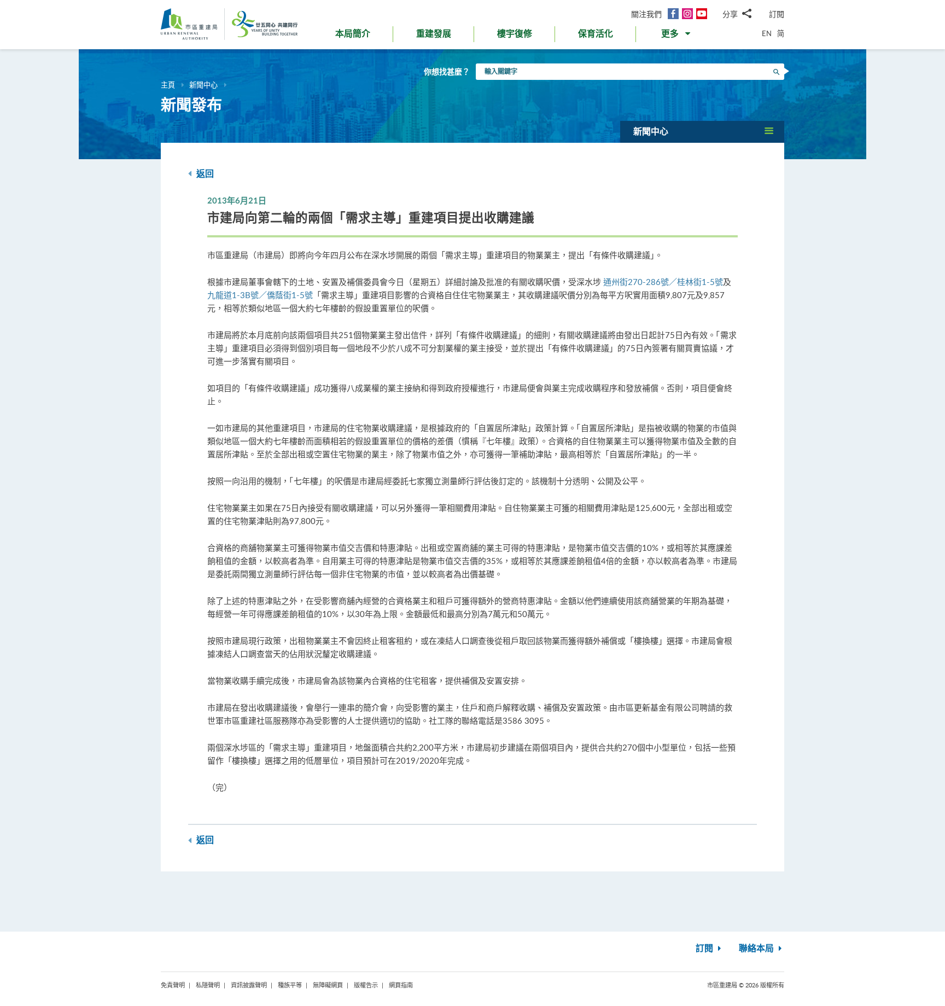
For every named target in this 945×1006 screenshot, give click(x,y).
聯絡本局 (757, 948)
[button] (676, 36)
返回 (204, 174)
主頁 (168, 85)
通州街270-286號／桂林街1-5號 (663, 281)
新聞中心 (203, 85)
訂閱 (776, 14)
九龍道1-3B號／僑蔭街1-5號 (260, 294)
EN (767, 33)
